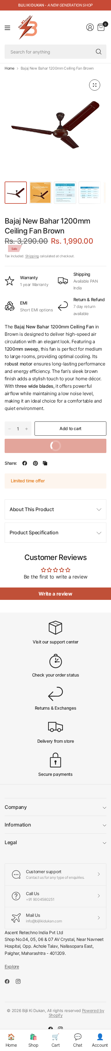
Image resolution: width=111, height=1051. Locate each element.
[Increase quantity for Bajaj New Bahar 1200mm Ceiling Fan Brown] (26, 429)
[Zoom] (94, 85)
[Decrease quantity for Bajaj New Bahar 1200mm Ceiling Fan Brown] (9, 429)
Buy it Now (75, 443)
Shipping (32, 256)
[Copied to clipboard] (45, 463)
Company (16, 807)
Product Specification (34, 532)
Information (18, 825)
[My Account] (90, 27)
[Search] (98, 52)
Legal (11, 842)
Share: (11, 463)
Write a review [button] (55, 594)
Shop (33, 1040)
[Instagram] (21, 981)
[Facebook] (9, 981)
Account (100, 1040)
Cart (55, 1040)
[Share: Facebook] (25, 463)
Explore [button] (12, 966)
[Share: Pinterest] (35, 463)
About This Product (32, 509)
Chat (77, 1040)
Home (9, 68)
